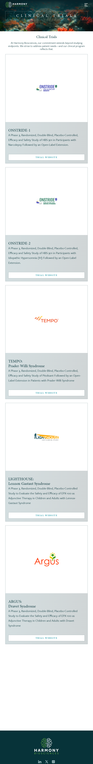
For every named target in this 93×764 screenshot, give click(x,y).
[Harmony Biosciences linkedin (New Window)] (39, 761)
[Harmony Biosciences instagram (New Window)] (53, 761)
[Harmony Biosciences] (16, 4)
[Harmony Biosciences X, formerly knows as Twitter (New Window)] (46, 761)
